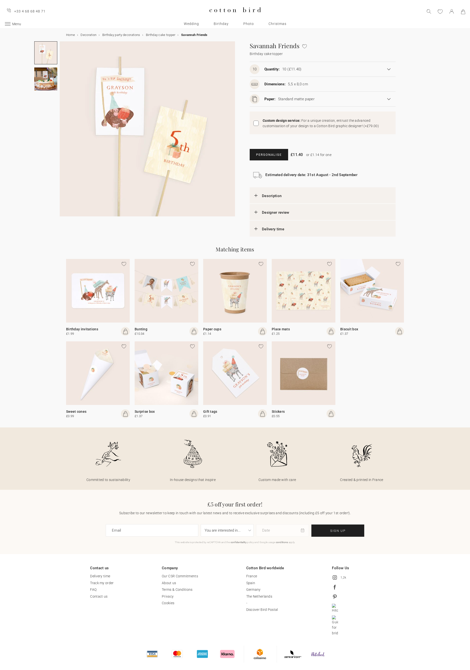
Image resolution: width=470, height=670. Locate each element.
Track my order (102, 583)
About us (169, 583)
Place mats (281, 329)
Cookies (168, 603)
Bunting (141, 329)
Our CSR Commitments (180, 576)
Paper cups (212, 329)
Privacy (168, 596)
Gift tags (210, 411)
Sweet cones (76, 411)
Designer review (275, 212)
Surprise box (145, 411)
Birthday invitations (82, 329)
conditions (282, 542)
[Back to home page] (235, 16)
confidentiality (239, 542)
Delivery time (273, 229)
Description (272, 196)
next (63, 132)
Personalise (269, 154)
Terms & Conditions (177, 590)
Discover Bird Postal (262, 610)
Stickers (278, 411)
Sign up (338, 531)
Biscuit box (349, 329)
